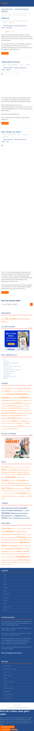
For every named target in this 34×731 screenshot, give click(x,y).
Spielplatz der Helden (8, 688)
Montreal (9, 485)
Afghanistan (4, 388)
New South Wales (26, 546)
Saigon (24, 490)
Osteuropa (4, 551)
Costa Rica (3, 394)
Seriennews (15, 20)
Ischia (15, 474)
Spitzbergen (4, 560)
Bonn (8, 470)
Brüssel (11, 470)
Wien (30, 496)
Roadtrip (24, 515)
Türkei (28, 423)
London (5, 480)
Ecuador (28, 394)
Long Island (12, 539)
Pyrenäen (9, 554)
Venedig (22, 496)
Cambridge (25, 470)
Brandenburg (4, 534)
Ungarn (11, 426)
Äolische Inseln (19, 528)
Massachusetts (5, 542)
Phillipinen (26, 413)
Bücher (4, 64)
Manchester (4, 483)
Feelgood (4, 510)
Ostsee (18, 551)
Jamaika (23, 403)
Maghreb (21, 539)
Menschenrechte (6, 516)
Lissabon (23, 477)
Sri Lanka (19, 421)
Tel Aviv (8, 496)
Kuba (28, 405)
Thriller (4, 22)
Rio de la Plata (21, 554)
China (30, 391)
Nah (13, 22)
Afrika (3, 528)
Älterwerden (4, 508)
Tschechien (19, 423)
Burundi (24, 391)
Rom (17, 490)
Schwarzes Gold (7, 368)
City (6, 318)
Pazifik (26, 551)
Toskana (29, 562)
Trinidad (13, 423)
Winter (28, 518)
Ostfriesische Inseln (12, 551)
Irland (7, 403)
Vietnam (11, 428)
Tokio (12, 496)
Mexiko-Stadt (22, 483)
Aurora (5, 678)
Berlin (4, 469)
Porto (2, 490)
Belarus (2, 391)
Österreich (13, 413)
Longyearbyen (12, 480)
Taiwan (6, 423)
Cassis (30, 470)
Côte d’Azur (16, 534)
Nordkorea (29, 410)
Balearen (15, 531)
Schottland (4, 418)
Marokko (13, 408)
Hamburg (26, 472)
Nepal (27, 408)
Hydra (12, 474)
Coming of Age (7, 607)
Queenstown (13, 490)
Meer (10, 22)
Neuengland (14, 546)
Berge (2, 319)
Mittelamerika (16, 542)
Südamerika (22, 560)
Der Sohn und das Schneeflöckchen (12, 369)
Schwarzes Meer (4, 557)
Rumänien (12, 415)
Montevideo (4, 485)
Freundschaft (17, 510)
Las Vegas (18, 477)
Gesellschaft (25, 134)
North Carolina (25, 548)
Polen (30, 413)
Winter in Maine (7, 675)
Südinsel (29, 560)
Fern (10, 319)
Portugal (3, 415)
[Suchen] (31, 304)
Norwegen (5, 413)
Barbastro (24, 467)
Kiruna (3, 477)
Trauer (10, 518)
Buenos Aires (17, 470)
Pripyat (8, 490)
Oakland (13, 488)
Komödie (5, 587)
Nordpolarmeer (10, 548)
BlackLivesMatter (14, 508)
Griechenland (5, 400)
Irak (2, 403)
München (19, 485)
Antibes (11, 467)
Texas (22, 562)
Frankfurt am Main (16, 472)
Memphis (16, 483)
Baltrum (8, 69)
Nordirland (25, 410)
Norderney (9, 27)
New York (6, 488)
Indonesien (30, 400)
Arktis (29, 528)
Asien (3, 532)
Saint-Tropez (28, 490)
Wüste (7, 321)
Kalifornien (21, 537)
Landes (2, 539)
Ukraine (7, 426)
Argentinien (19, 388)
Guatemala (17, 400)
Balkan (19, 531)
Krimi (4, 574)
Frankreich (24, 397)
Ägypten (9, 388)
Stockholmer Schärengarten (12, 560)
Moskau (14, 485)
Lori (4, 359)
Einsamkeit (23, 508)
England (5, 397)
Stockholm (22, 493)
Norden (26, 319)
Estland (11, 397)
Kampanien (28, 537)
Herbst (27, 510)
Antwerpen (15, 467)
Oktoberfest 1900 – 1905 (9, 376)
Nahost (4, 545)
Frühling (23, 510)
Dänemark (11, 394)
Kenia (14, 405)
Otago (23, 551)
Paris (27, 488)
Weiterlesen (5, 53)
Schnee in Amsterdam (8, 681)
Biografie (5, 600)
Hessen (14, 537)
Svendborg (29, 493)
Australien (27, 388)
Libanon (3, 408)
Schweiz (19, 418)
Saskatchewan (26, 554)
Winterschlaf (6, 691)
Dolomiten (23, 534)
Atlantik (9, 531)
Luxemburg (8, 408)
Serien (4, 20)
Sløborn (5, 18)
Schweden (12, 418)
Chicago (3, 472)
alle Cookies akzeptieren (7, 726)
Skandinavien (4, 421)
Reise (4, 603)
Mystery (5, 610)
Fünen (2, 537)
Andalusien (14, 528)
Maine (25, 539)
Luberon (17, 539)
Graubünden (10, 537)
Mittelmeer (25, 542)
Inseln (20, 20)
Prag (5, 490)
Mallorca (29, 539)
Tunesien (23, 423)
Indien (26, 400)
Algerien (14, 388)
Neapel (24, 485)
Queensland (15, 554)
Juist (7, 141)
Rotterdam (21, 490)
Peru (23, 413)
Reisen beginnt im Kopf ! (11, 653)
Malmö (27, 480)
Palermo (23, 488)
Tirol (26, 562)
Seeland (10, 557)
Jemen (30, 403)
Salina (2, 493)
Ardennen (24, 528)
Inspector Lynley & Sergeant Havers (12, 366)
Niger (17, 410)
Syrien (2, 423)
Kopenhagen (10, 477)
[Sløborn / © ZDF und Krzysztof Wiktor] (10, 31)
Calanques (10, 534)
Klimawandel (18, 513)
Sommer (4, 518)
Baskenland (23, 531)
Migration (18, 516)
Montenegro (23, 408)
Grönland (12, 400)
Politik (4, 597)
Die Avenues (6, 364)
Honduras (22, 400)
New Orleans (29, 485)
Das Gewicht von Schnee (9, 669)
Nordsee (16, 26)
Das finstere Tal (7, 697)
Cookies (13, 707)
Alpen (8, 528)
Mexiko (19, 408)
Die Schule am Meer (11, 132)
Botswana (15, 391)
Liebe (4, 578)
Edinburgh (8, 472)
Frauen (9, 134)
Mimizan (27, 483)
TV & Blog (8, 20)
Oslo (16, 488)
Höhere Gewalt (7, 665)
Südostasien (3, 562)
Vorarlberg (9, 564)
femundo (4, 3)
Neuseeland (4, 410)
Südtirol (14, 562)
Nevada (19, 546)
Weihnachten (14, 64)
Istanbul (19, 474)
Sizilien (14, 557)
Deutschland (8, 26)
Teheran (3, 496)
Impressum (26, 707)
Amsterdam (5, 467)
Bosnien (12, 391)
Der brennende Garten (9, 371)
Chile (27, 391)
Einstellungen (14, 729)
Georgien (30, 397)
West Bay (26, 496)
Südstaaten (9, 562)
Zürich (3, 498)
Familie (5, 584)
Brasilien (20, 391)
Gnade (5, 685)
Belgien (7, 391)
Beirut (28, 467)
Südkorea (28, 421)
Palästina (19, 413)
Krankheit (25, 20)
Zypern (17, 428)
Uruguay (15, 426)
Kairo (28, 474)
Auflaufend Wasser (10, 62)
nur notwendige (5, 729)
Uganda (2, 426)
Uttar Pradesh (4, 564)
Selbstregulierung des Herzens (10, 363)
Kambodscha (4, 405)
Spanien (14, 421)
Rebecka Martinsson (8, 694)
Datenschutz (19, 707)
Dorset (27, 534)
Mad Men (5, 378)
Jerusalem (24, 474)
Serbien (23, 418)
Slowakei (9, 421)
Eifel (29, 534)
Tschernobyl (17, 496)
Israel (14, 403)
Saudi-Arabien (24, 415)
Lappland (6, 539)
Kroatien (25, 405)
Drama (21, 64)
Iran (4, 403)
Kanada (9, 406)
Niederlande (12, 410)
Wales (14, 428)
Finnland (15, 398)
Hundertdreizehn (7, 373)
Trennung (14, 518)
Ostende (19, 488)
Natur (22, 319)
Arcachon (20, 467)
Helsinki (3, 474)
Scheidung (6, 361)
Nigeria (20, 410)
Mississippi (11, 542)
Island (10, 403)
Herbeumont (8, 474)
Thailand (10, 423)
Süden (3, 321)
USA (20, 426)
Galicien (6, 537)
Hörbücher (14, 134)
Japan (26, 403)
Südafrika (24, 421)
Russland (18, 415)
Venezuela (25, 426)
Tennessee (19, 562)
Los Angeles (21, 480)
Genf (22, 472)
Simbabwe (27, 418)
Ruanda (8, 415)
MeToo (13, 515)
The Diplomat (6, 375)
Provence (4, 554)
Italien (19, 403)
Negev (8, 546)
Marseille (10, 483)
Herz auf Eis (6, 672)
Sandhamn (6, 493)
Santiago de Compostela (12, 493)
